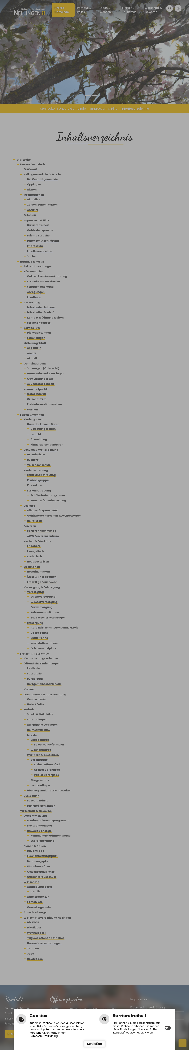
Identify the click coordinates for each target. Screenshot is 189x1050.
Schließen (94, 1044)
